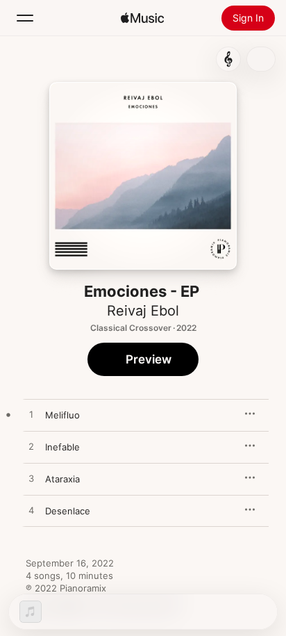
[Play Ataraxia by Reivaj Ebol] (31, 479)
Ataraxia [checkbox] (62, 478)
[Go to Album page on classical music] (228, 59)
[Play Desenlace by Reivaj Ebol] (31, 511)
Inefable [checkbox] (62, 446)
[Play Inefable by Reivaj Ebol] (31, 447)
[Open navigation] (25, 18)
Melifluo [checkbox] (62, 415)
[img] (142, 18)
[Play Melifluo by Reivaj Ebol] (31, 415)
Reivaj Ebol (143, 310)
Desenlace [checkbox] (67, 510)
